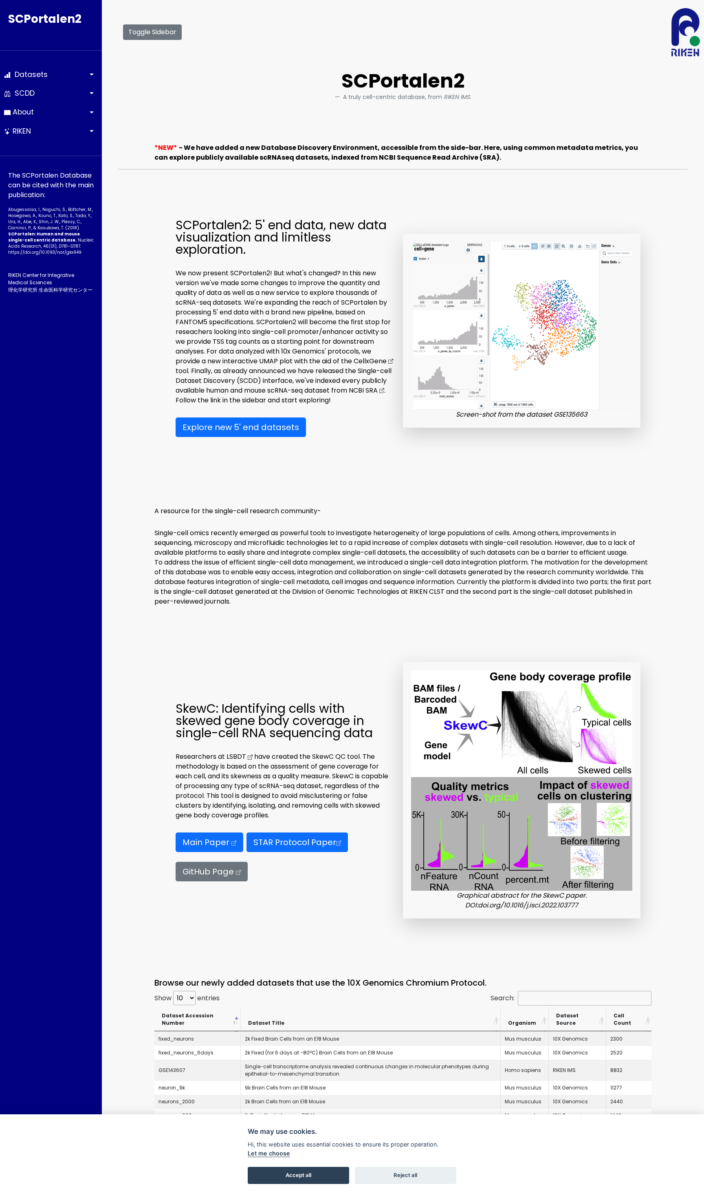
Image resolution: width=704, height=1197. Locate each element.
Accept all (298, 1175)
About (22, 112)
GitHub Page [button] (209, 871)
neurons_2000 (176, 1101)
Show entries (187, 998)
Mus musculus (523, 1038)
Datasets (29, 74)
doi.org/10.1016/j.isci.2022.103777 (528, 905)
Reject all (405, 1175)
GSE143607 (171, 1070)
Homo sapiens (523, 1070)
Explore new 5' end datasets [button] (241, 427)
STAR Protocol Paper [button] (294, 842)
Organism (522, 1022)
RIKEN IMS (564, 1070)
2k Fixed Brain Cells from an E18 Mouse (292, 1038)
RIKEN (21, 131)
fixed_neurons (176, 1038)
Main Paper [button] (207, 842)
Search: (503, 998)
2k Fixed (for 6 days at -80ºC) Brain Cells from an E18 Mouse (319, 1052)
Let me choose (269, 1153)
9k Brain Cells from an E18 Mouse (285, 1087)
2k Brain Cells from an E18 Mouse (285, 1101)
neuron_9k (171, 1087)
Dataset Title (266, 1022)
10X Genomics (570, 1038)
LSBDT (237, 756)
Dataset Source (567, 1019)
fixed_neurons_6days (185, 1052)
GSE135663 (570, 414)
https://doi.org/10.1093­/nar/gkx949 (44, 252)
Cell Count (622, 1019)
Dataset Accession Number (187, 1019)
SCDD (23, 93)
